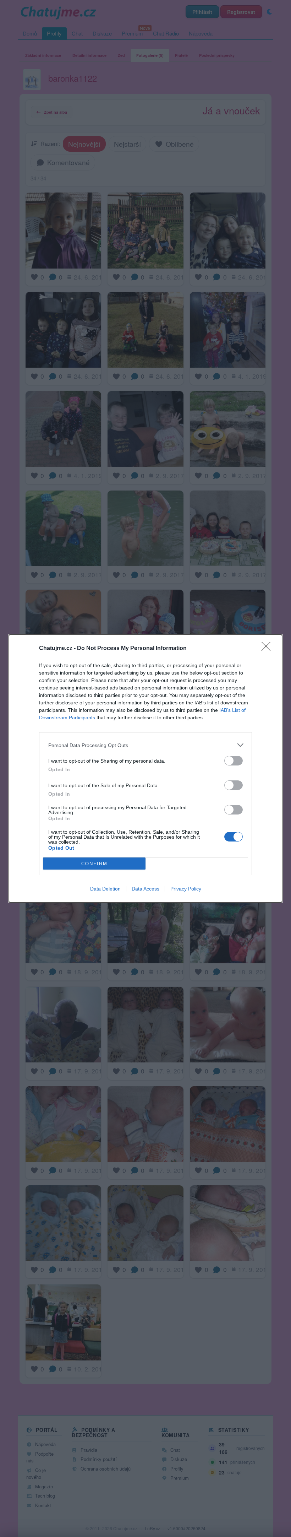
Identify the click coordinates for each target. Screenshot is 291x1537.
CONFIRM (94, 863)
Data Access (145, 889)
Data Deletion (105, 889)
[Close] (268, 648)
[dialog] (145, 768)
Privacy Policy (185, 889)
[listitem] (145, 745)
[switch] (233, 760)
